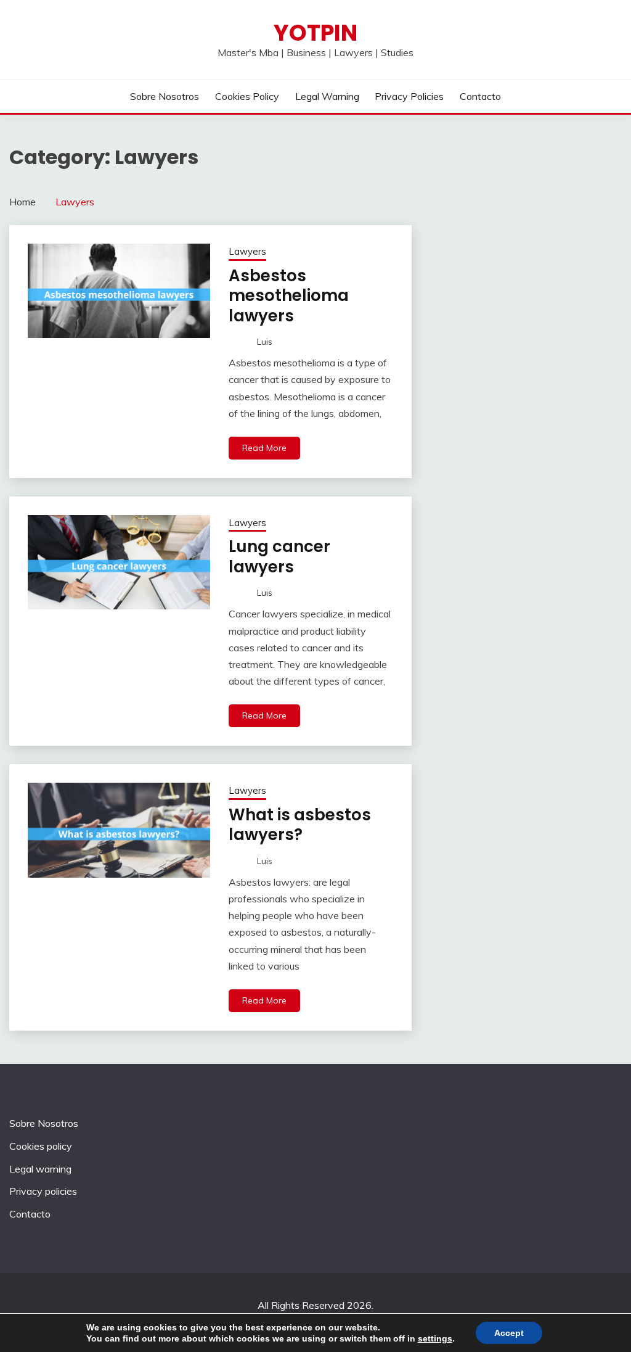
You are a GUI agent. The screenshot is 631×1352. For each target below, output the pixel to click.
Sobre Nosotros (164, 96)
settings (435, 1338)
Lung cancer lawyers (279, 556)
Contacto (480, 96)
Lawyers (247, 251)
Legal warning (327, 96)
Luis (264, 341)
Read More (264, 447)
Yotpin (315, 33)
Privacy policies (409, 96)
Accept (509, 1333)
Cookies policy (247, 96)
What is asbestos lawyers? (300, 825)
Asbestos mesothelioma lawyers (289, 296)
